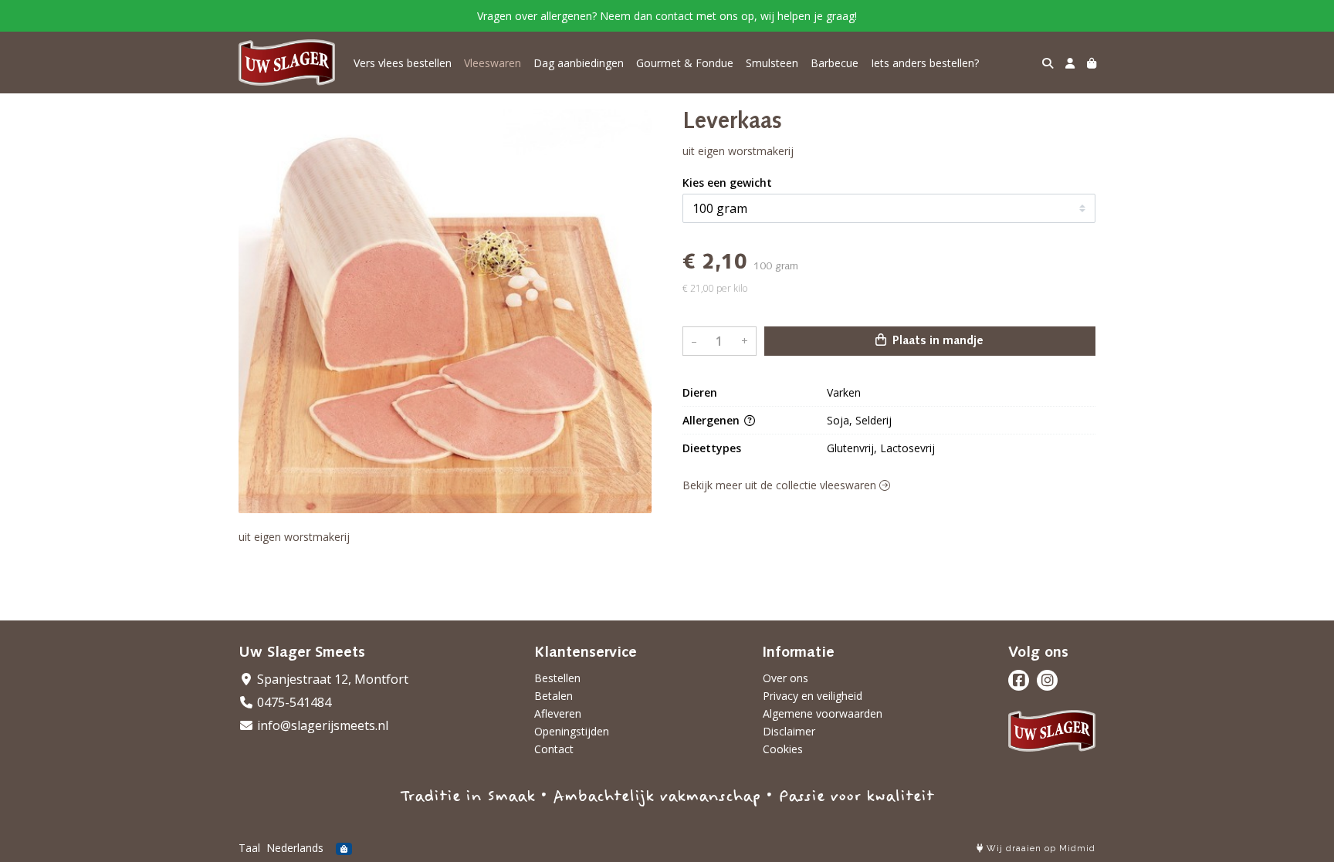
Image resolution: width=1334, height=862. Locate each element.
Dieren (699, 392)
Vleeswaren (492, 63)
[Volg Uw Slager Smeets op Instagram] (1047, 680)
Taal (249, 847)
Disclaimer (789, 731)
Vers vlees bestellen (403, 63)
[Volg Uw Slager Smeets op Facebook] (1018, 680)
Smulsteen (772, 63)
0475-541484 (292, 702)
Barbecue (834, 63)
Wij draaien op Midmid (1039, 848)
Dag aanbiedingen (578, 63)
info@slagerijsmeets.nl (321, 725)
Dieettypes (711, 448)
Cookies (783, 749)
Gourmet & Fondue (684, 63)
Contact (554, 749)
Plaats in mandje (936, 341)
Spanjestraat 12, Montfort (331, 679)
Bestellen (557, 678)
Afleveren (557, 713)
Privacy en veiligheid (812, 695)
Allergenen (712, 420)
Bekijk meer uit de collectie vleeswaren (780, 485)
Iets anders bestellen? (925, 63)
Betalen (553, 695)
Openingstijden (571, 731)
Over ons (785, 678)
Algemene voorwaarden (822, 713)
